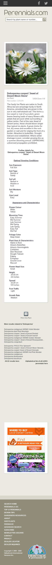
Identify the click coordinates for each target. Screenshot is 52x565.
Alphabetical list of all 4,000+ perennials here (36, 362)
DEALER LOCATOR (12, 542)
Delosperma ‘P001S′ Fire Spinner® (17, 346)
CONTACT (8, 536)
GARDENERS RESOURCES (15, 515)
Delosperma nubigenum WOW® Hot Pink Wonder (23, 352)
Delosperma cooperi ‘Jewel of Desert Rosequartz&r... (24, 340)
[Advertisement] (26, 33)
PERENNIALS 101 (11, 507)
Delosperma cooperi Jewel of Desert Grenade (21, 350)
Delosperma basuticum (13, 359)
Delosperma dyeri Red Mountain (16, 331)
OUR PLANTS (9, 521)
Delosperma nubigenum (13, 354)
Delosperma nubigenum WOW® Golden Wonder (22, 338)
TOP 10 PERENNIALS (12, 510)
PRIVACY (8, 539)
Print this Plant (26, 318)
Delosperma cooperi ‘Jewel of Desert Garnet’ (21, 336)
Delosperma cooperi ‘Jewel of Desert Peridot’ (21, 334)
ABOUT (7, 518)
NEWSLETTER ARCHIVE (14, 533)
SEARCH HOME (10, 504)
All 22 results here (12, 361)
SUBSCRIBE (9, 530)
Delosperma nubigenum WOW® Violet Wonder (22, 329)
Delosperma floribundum (13, 356)
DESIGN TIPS (9, 513)
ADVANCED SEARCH (12, 527)
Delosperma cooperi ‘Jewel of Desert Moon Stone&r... (24, 348)
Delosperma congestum (13, 342)
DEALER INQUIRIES (12, 544)
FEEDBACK (9, 524)
